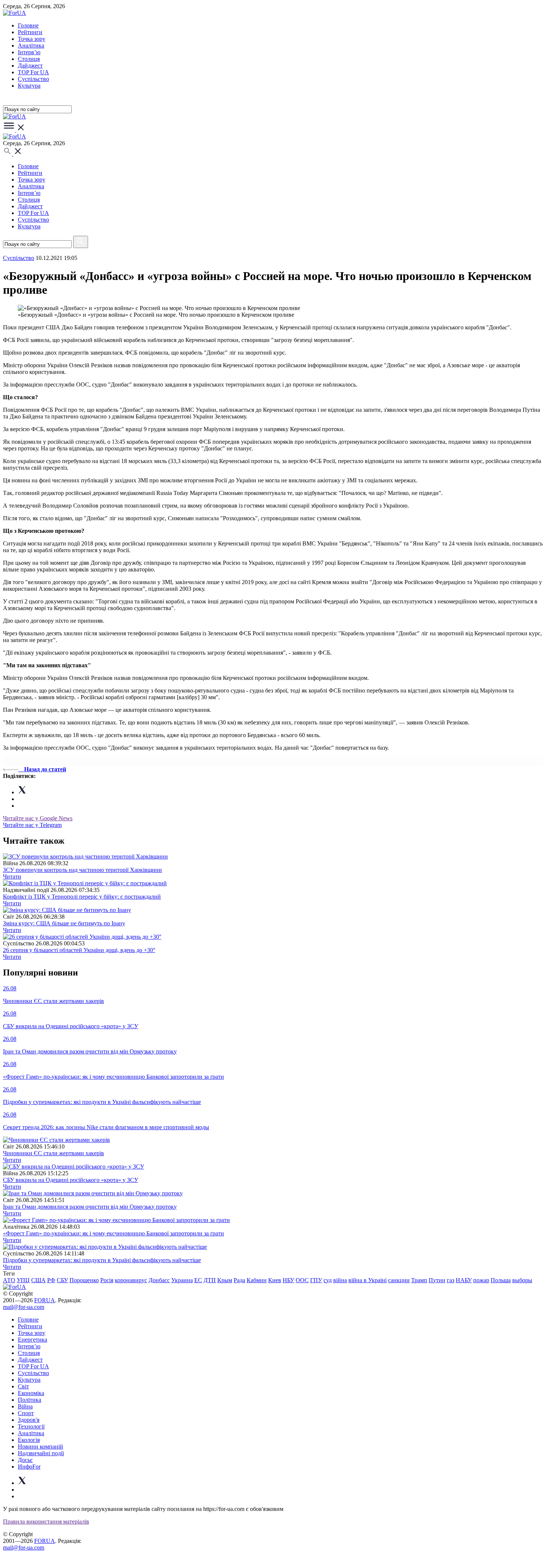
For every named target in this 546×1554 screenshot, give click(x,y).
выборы (522, 1280)
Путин (437, 1280)
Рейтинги (30, 32)
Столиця (29, 59)
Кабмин (257, 1280)
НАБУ (464, 1280)
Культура (29, 85)
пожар (481, 1280)
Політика (29, 1400)
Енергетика (32, 1339)
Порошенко (84, 1280)
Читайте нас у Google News (37, 818)
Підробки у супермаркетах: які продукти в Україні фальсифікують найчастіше (102, 1260)
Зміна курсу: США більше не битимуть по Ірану (64, 923)
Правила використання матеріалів (46, 1521)
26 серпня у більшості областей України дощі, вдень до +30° (79, 950)
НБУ (288, 1280)
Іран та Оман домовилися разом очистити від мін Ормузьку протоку (90, 1206)
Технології (31, 1426)
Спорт (26, 1413)
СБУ (62, 1280)
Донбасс (159, 1280)
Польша (501, 1280)
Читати (12, 876)
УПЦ (23, 1280)
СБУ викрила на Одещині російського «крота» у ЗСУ (70, 1180)
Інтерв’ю (29, 52)
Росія (106, 1280)
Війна (25, 1406)
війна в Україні (367, 1280)
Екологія (29, 1440)
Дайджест (30, 65)
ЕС (198, 1280)
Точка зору (31, 39)
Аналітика (31, 45)
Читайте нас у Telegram (32, 825)
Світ (23, 1386)
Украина (182, 1280)
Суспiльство (33, 79)
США (38, 1280)
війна (340, 1280)
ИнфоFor (29, 1466)
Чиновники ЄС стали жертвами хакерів (53, 1153)
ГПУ (316, 1280)
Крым (224, 1280)
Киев (274, 1280)
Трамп (419, 1280)
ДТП (210, 1280)
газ (450, 1280)
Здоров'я (28, 1420)
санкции (399, 1280)
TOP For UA (33, 72)
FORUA (44, 1300)
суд (328, 1280)
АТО (9, 1280)
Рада (239, 1280)
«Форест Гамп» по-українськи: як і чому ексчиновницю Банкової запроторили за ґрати (113, 1233)
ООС (302, 1280)
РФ (51, 1280)
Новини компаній (40, 1446)
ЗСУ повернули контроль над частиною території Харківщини (82, 870)
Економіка (31, 1393)
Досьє (25, 1460)
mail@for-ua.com (23, 1307)
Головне (28, 25)
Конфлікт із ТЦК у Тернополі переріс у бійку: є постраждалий (82, 896)
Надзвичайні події (41, 1453)
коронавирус (131, 1280)
